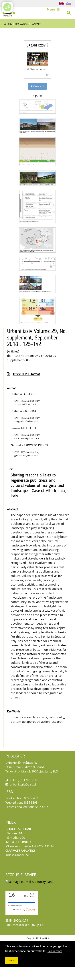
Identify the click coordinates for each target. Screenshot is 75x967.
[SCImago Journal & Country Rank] (29, 881)
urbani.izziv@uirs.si (23, 784)
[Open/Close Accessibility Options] (7, 7)
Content (38, 86)
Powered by (19, 909)
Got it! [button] (11, 960)
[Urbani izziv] (9, 12)
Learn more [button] (55, 951)
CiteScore (29, 895)
